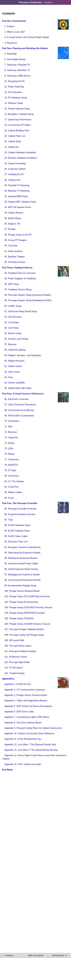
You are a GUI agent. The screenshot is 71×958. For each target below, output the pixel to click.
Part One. (14, 21)
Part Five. (19, 503)
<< (9, 955)
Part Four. (23, 393)
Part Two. (25, 48)
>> (59, 955)
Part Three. (17, 267)
